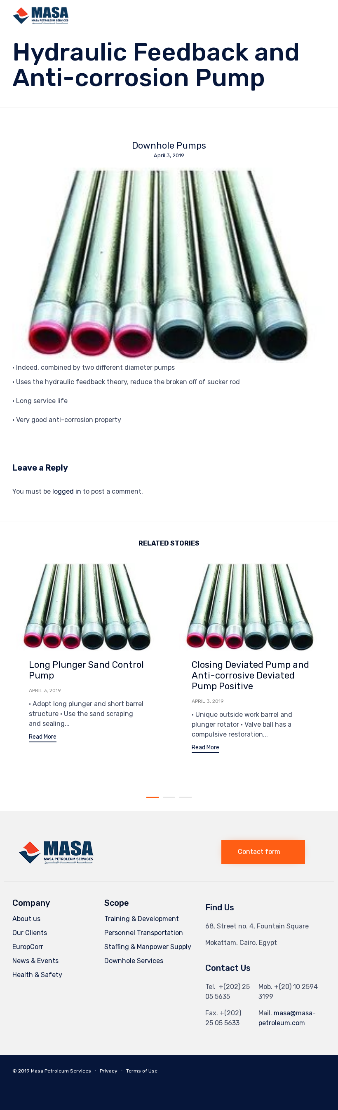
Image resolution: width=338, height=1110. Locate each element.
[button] (42, 738)
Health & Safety (37, 975)
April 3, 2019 (45, 690)
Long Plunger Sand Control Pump (86, 670)
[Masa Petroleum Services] (41, 15)
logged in (66, 491)
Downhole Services (133, 961)
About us (26, 919)
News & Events (35, 961)
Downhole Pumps (169, 145)
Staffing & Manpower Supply (147, 947)
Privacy (108, 1071)
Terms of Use (141, 1071)
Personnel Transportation (143, 933)
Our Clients (29, 933)
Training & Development (141, 919)
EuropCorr (27, 947)
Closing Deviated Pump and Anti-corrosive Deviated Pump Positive (250, 675)
